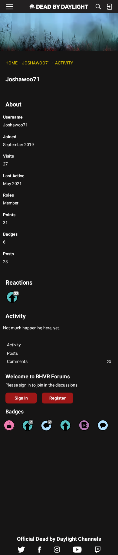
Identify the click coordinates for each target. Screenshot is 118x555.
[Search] (98, 6)
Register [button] (57, 398)
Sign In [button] (21, 398)
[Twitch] (97, 551)
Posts (12, 353)
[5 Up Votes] (65, 425)
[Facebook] (39, 551)
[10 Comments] (46, 425)
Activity (14, 344)
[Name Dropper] (84, 425)
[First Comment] (103, 425)
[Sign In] (109, 6)
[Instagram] (57, 551)
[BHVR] (59, 6)
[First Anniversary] (9, 425)
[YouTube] (77, 551)
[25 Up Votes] (28, 425)
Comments (59, 361)
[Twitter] (21, 551)
